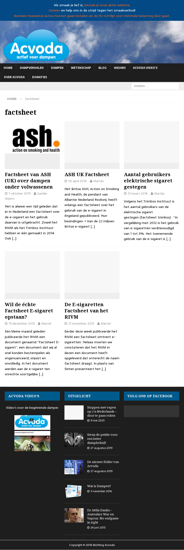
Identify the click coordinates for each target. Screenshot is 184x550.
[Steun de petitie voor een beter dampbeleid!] (74, 440)
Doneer (54, 10)
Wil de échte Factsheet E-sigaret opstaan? (29, 310)
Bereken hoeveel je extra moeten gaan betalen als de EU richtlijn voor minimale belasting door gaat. (92, 15)
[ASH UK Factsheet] (92, 145)
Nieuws (120, 67)
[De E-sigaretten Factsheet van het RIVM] (92, 275)
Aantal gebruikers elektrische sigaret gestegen (148, 180)
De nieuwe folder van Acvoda (103, 464)
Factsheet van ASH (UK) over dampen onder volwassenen (29, 180)
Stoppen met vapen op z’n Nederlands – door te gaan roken (102, 411)
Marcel (46, 323)
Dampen (57, 67)
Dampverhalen (32, 67)
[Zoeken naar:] (155, 85)
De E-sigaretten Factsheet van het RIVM (86, 310)
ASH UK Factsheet (86, 174)
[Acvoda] (92, 60)
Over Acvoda (14, 77)
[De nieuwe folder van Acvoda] (74, 467)
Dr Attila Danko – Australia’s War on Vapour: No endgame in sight (103, 516)
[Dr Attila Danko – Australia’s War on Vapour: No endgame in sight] (74, 515)
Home (8, 67)
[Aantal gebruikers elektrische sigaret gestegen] (151, 145)
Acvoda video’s (145, 67)
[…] (14, 238)
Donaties (39, 77)
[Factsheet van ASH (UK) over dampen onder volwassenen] (32, 145)
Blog (102, 67)
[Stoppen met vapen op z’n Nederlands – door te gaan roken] (74, 412)
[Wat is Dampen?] (74, 491)
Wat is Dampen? (99, 486)
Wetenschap (81, 67)
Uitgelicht (79, 396)
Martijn (98, 181)
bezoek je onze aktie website (107, 5)
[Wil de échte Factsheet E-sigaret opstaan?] (32, 275)
